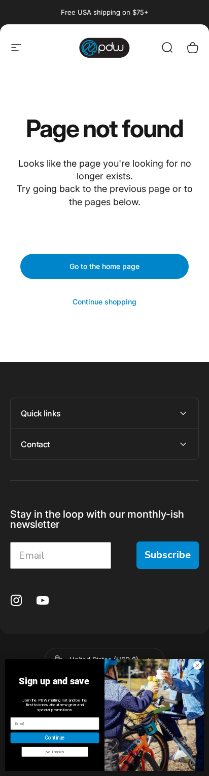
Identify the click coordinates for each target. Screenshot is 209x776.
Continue (54, 737)
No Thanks (54, 751)
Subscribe (168, 555)
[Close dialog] (197, 665)
